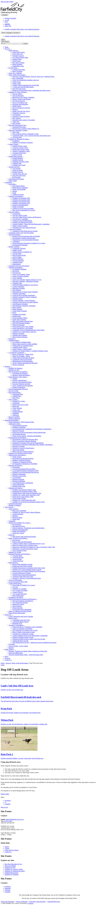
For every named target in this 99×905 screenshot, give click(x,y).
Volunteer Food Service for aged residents (25, 302)
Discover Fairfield (14, 417)
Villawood (15, 415)
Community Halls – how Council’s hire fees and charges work (31, 135)
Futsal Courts (16, 82)
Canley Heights (17, 408)
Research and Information (20, 205)
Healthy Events (17, 250)
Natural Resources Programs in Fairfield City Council (28, 243)
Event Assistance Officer (19, 318)
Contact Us (8, 660)
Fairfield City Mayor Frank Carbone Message (26, 512)
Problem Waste (17, 59)
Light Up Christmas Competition (22, 628)
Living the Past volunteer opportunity (23, 295)
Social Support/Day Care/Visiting (22, 328)
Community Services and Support (19, 266)
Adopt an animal (17, 170)
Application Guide (14, 424)
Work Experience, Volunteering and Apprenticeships (28, 528)
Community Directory (19, 248)
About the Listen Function (37, 901)
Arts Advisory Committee (20, 219)
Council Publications (15, 583)
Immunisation (16, 264)
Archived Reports (17, 561)
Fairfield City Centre (18, 401)
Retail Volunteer (17, 309)
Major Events (13, 618)
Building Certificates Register (21, 460)
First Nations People (18, 186)
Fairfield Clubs (16, 163)
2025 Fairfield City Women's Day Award (24, 630)
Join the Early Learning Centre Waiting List (25, 128)
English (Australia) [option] (22, 36)
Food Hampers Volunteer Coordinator (23, 306)
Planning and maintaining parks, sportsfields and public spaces (31, 90)
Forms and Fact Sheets (11, 850)
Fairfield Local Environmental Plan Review (25, 472)
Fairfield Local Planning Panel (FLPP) (20, 453)
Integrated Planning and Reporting (19, 554)
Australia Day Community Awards (23, 634)
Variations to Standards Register (22, 462)
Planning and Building (11, 420)
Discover (7, 658)
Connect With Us (17, 592)
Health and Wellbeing (19, 531)
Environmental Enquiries (20, 245)
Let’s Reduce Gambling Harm (21, 342)
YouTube (7, 890)
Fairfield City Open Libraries (17, 92)
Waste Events (16, 61)
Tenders (14, 378)
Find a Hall (15, 132)
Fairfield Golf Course (18, 165)
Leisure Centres (13, 144)
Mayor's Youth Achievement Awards (23, 632)
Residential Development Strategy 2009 (24, 491)
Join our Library (17, 94)
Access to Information (15, 580)
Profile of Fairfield (18, 207)
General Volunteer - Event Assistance (23, 300)
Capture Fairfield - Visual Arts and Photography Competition (31, 224)
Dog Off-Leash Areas (19, 89)
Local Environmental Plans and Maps (23, 469)
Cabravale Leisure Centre (20, 148)
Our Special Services (18, 101)
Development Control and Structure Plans (25, 439)
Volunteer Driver (17, 299)
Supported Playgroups (19, 127)
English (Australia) (22, 29)
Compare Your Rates (18, 69)
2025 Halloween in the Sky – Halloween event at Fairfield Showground (34, 642)
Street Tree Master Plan (16, 653)
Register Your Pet (17, 172)
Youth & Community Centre (21, 151)
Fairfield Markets (17, 158)
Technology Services (18, 113)
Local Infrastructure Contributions (22, 483)
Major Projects (13, 562)
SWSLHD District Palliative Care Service (25, 285)
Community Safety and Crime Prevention (21, 233)
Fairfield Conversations (16, 196)
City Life (15, 587)
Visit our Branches (18, 95)
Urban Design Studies (19, 498)
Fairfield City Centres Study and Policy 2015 (26, 495)
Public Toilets (13, 181)
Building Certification (19, 427)
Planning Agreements (18, 474)
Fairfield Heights (17, 411)
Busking (11, 648)
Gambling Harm (17, 262)
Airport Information (18, 484)
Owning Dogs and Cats (19, 174)
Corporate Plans (17, 556)
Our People (12, 184)
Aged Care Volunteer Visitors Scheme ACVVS (26, 279)
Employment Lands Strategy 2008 (22, 496)
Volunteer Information (15, 267)
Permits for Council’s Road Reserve (23, 448)
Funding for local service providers (23, 208)
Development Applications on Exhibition (24, 464)
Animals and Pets (14, 167)
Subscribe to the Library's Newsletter (23, 120)
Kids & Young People (19, 255)
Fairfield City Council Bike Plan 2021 (24, 500)
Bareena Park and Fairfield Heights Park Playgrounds (28, 571)
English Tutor (16, 316)
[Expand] (11, 49)
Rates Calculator (17, 71)
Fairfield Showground (15, 156)
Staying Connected (18, 365)
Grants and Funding (15, 229)
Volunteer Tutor (17, 283)
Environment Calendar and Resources (23, 238)
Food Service (16, 273)
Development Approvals (19, 425)
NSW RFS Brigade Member (21, 323)
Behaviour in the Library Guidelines (23, 97)
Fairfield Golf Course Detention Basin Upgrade (26, 569)
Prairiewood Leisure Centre (20, 149)
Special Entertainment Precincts (18, 389)
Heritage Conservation (19, 476)
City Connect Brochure (19, 594)
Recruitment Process (18, 526)
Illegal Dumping (17, 64)
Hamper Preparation (18, 325)
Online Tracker (17, 457)
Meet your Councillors (19, 510)
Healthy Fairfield (14, 246)
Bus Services (16, 540)
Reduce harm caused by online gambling (24, 344)
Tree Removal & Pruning (16, 179)
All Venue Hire (17, 137)
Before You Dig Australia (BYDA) (23, 451)
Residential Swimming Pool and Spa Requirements (28, 443)
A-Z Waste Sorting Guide (20, 57)
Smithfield (15, 413)
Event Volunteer (17, 278)
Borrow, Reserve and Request (21, 99)
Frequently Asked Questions (21, 116)
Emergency (12, 339)
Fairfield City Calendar (19, 589)
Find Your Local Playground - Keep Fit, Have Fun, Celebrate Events (33, 76)
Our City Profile (13, 391)
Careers (7, 848)
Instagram (8, 888)
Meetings (15, 516)
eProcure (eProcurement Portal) (22, 382)
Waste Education (17, 608)
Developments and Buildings (17, 437)
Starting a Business (14, 418)
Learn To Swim (17, 154)
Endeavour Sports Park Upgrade (22, 566)
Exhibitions (15, 141)
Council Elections (17, 514)
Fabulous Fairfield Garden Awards (22, 637)
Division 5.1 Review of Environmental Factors (26, 578)
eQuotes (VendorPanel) (19, 380)
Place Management (14, 392)
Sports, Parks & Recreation (17, 75)
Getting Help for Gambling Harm (22, 345)
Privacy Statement (21, 901)
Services (7, 49)
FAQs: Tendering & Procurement (22, 385)
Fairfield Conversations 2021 (21, 201)
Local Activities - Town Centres (18, 646)
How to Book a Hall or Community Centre (25, 134)
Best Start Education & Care (17, 125)
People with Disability (19, 189)
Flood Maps (16, 467)
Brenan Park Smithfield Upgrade (22, 564)
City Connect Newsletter (19, 590)
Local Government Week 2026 (18, 582)
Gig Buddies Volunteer (19, 269)
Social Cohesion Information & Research (24, 363)
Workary (15, 109)
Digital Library (16, 106)
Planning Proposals (18, 431)
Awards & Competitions (16, 625)
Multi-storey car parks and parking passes (25, 549)
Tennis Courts (16, 83)
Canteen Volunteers (18, 286)
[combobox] (10, 33)
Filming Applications (18, 387)
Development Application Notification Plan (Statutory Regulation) (32, 444)
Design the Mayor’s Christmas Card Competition (27, 627)
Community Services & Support (22, 359)
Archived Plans (17, 559)
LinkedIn (7, 892)
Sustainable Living (18, 66)
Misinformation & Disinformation (22, 361)
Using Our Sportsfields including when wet (25, 80)
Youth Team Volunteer (19, 319)
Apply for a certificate (15, 73)
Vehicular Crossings (18, 446)
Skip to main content (7, 1)
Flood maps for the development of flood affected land (29, 432)
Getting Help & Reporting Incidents (23, 358)
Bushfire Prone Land (18, 486)
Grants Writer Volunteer (19, 311)
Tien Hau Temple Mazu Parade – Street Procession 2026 (26, 654)
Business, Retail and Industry (21, 375)
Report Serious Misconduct (17, 613)
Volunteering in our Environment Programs (25, 240)
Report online (5, 794)
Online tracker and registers (17, 455)
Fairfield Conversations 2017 (21, 203)
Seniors (14, 191)
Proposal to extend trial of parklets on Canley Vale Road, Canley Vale (33, 547)
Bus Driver (15, 271)
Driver (14, 312)
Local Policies (16, 477)
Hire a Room (16, 123)
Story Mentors (16, 290)
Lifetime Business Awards (20, 641)
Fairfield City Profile (15, 552)
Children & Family (18, 194)
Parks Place (15, 398)
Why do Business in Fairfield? (18, 371)
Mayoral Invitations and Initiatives (22, 601)
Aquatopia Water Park (19, 153)
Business (7, 366)
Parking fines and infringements (22, 542)
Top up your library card (19, 102)
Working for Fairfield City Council (19, 523)
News (6, 656)
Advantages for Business (20, 373)
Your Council (9, 507)
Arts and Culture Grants (19, 215)
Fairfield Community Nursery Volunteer (24, 297)
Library (7, 847)
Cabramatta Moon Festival (20, 621)
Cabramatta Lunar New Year (21, 620)
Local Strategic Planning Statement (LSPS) (25, 470)
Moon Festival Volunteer (19, 337)
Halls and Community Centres (18, 130)
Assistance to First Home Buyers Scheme (25, 231)
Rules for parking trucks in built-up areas (24, 545)
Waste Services (13, 50)
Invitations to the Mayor (16, 597)
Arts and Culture (14, 212)
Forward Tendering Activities (21, 384)
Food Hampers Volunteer (20, 304)
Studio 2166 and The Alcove (21, 111)
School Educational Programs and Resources (22, 599)
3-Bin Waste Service (18, 52)
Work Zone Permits (18, 450)
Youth (14, 193)
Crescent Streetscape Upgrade (21, 573)
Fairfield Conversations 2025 (21, 198)
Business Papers (17, 517)
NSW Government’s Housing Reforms (24, 441)
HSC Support (16, 118)
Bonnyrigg (15, 406)
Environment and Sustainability (22, 609)
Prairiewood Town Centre (20, 404)
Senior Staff (16, 519)
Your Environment (14, 234)
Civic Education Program (20, 602)
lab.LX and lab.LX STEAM (21, 108)
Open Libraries (17, 606)
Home (3, 663)
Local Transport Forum (19, 550)
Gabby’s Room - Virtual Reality (22, 349)
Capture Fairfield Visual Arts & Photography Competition (30, 635)
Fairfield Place (16, 396)
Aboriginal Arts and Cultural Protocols (24, 227)
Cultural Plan (16, 214)
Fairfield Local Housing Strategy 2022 (24, 490)
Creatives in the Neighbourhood (22, 220)
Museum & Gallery (18, 604)
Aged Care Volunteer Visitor (21, 274)
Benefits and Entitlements (20, 529)
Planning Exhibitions (18, 481)
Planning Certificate (15, 505)
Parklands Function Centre (20, 161)
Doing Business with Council (17, 377)
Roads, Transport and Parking (18, 538)
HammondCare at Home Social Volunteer (25, 292)
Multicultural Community (20, 187)
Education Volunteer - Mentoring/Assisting (25, 281)
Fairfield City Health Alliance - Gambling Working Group (30, 351)
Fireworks (12, 644)
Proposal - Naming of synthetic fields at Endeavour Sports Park (28, 651)
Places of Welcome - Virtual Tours (22, 354)
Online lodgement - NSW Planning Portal (21, 422)
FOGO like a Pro (17, 54)
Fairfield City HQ (14, 370)
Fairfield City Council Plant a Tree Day (24, 332)
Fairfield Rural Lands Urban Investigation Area (26, 493)
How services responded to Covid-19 (23, 210)
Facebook (8, 886)
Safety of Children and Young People (20, 611)
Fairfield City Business (15, 368)
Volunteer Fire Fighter (19, 314)
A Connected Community (16, 352)
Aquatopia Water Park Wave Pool (22, 576)
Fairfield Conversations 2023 (21, 200)
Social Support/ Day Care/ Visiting (23, 326)
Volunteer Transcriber (19, 293)
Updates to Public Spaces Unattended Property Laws (28, 543)
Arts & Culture (16, 257)
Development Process (19, 434)
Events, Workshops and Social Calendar (21, 616)
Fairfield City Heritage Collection (22, 142)
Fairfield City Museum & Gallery (19, 139)
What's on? (8, 615)
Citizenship (12, 521)
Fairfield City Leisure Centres (14, 869)
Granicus (30, 903)
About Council (13, 509)
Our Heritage (16, 115)
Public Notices (9, 649)
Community (8, 182)
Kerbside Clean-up (18, 56)
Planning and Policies (15, 465)
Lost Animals (16, 168)
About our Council (18, 533)
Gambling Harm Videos (19, 347)
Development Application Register (22, 458)
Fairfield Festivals (17, 160)
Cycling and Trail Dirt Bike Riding (23, 87)
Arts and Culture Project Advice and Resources (26, 217)
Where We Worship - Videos (21, 356)
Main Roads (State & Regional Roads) (24, 536)
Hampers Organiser (18, 333)
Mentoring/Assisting (18, 288)
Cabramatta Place (17, 394)
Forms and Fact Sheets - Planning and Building (26, 436)
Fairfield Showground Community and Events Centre (28, 568)
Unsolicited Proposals (15, 503)
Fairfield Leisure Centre (19, 146)
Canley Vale (16, 410)
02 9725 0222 (8, 821)
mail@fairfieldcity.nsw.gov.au (15, 819)
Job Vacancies (16, 524)
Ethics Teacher (16, 307)
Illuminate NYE (17, 623)
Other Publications (18, 595)
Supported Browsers (53, 901)
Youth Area (15, 121)
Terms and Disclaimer (7, 901)
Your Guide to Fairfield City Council (23, 585)
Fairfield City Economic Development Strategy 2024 (28, 502)
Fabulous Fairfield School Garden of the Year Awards (28, 639)
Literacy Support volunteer (20, 276)
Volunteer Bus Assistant (19, 335)
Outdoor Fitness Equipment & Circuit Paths (25, 85)
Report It (11, 535)
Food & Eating (16, 253)
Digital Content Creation (19, 226)
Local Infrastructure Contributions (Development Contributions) (31, 429)
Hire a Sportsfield (17, 78)
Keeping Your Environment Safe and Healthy (26, 236)
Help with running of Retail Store (22, 321)
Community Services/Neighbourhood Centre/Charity (28, 330)
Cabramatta (15, 403)
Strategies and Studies (15, 488)
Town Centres (13, 399)
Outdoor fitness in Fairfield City (22, 252)
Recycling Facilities (18, 62)
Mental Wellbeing (17, 259)
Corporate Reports (18, 557)
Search (3, 43)
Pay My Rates (13, 68)
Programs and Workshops (20, 104)
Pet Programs (16, 177)
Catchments (16, 241)
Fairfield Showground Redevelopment (24, 575)
